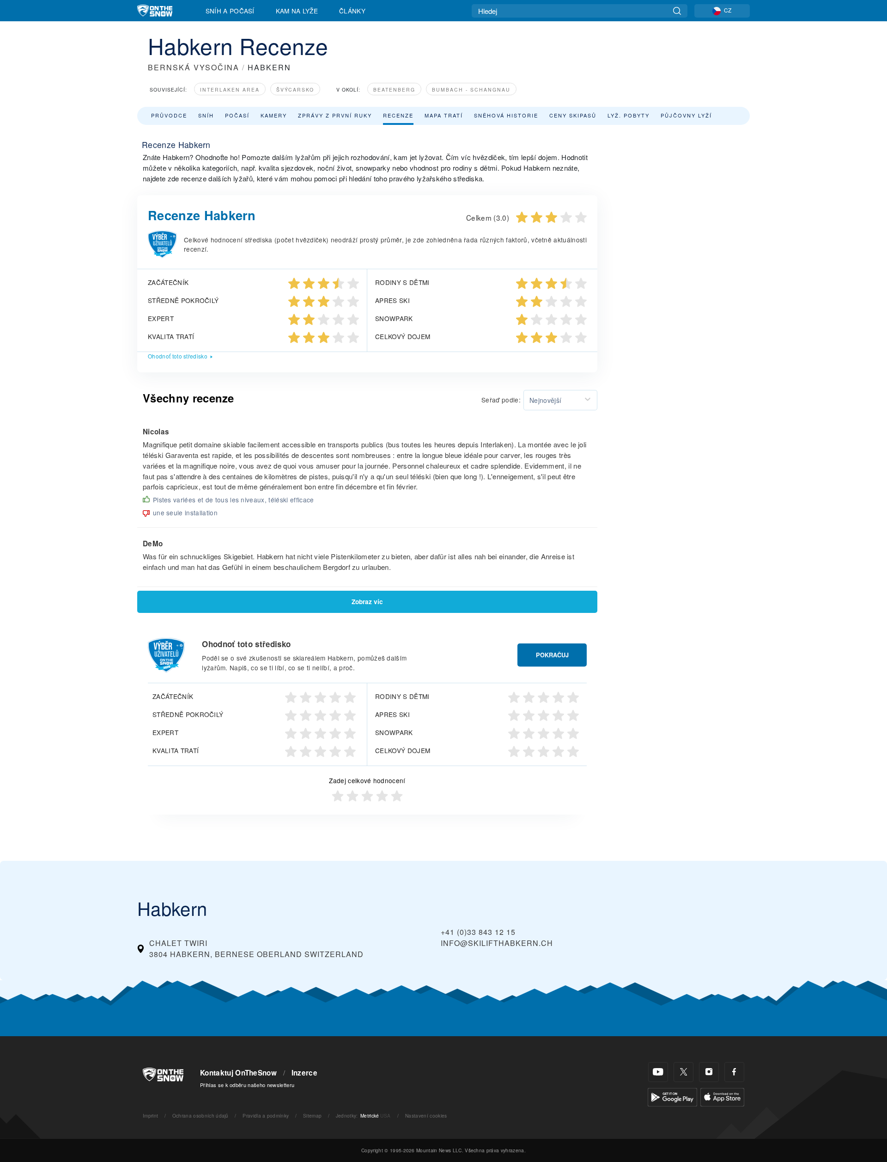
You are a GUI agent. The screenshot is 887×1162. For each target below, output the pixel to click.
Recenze (398, 115)
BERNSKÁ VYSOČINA (193, 67)
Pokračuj (552, 655)
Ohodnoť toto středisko (177, 356)
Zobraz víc (367, 601)
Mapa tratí (444, 115)
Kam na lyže (297, 10)
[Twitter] (683, 1072)
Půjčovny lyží (686, 115)
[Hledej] (677, 11)
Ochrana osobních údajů (200, 1115)
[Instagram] (709, 1072)
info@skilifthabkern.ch (497, 943)
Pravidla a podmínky (266, 1115)
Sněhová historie (506, 115)
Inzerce (304, 1073)
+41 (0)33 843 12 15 (478, 932)
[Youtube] (658, 1072)
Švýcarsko (295, 89)
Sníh (206, 115)
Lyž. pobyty (629, 115)
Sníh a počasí (230, 10)
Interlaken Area (230, 89)
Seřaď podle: (501, 399)
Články (352, 10)
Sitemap (312, 1115)
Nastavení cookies (426, 1115)
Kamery (274, 115)
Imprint (150, 1115)
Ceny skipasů (572, 115)
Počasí (237, 115)
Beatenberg (394, 89)
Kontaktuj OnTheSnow (238, 1073)
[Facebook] (734, 1072)
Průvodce (169, 115)
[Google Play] (672, 1096)
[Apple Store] (722, 1096)
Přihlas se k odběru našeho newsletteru (247, 1084)
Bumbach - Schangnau (471, 89)
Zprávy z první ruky (335, 115)
